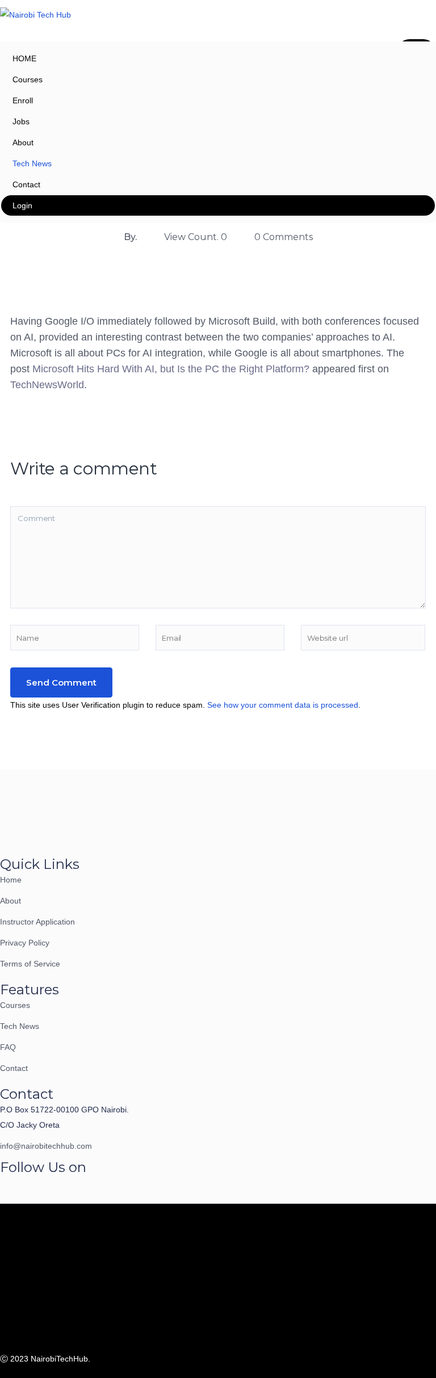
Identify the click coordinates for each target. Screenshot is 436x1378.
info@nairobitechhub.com (46, 1145)
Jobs (21, 121)
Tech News (32, 163)
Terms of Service (30, 963)
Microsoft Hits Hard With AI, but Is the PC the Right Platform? (170, 369)
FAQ (8, 1047)
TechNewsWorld (47, 384)
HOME (24, 58)
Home (11, 879)
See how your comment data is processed (282, 704)
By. (130, 237)
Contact (26, 184)
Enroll (22, 100)
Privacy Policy (24, 942)
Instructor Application (37, 921)
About (22, 142)
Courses (27, 79)
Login (22, 205)
